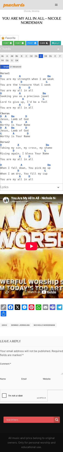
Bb (17, 56)
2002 (4, 325)
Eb (50, 56)
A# (12, 56)
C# (31, 56)
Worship (35, 11)
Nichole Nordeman (44, 325)
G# (16, 60)
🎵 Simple (4, 67)
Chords (27, 11)
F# (2, 60)
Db (36, 56)
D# (45, 56)
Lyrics (4, 187)
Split (56, 43)
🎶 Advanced (15, 67)
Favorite (10, 38)
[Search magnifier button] (57, 420)
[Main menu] (56, 5)
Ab (2, 56)
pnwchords (14, 5)
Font (7, 43)
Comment (5, 363)
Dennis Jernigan (20, 325)
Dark (43, 43)
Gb (7, 60)
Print (30, 43)
